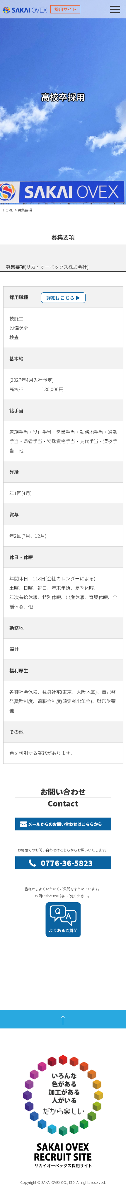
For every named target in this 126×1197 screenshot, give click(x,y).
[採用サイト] (19, 9)
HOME (8, 209)
